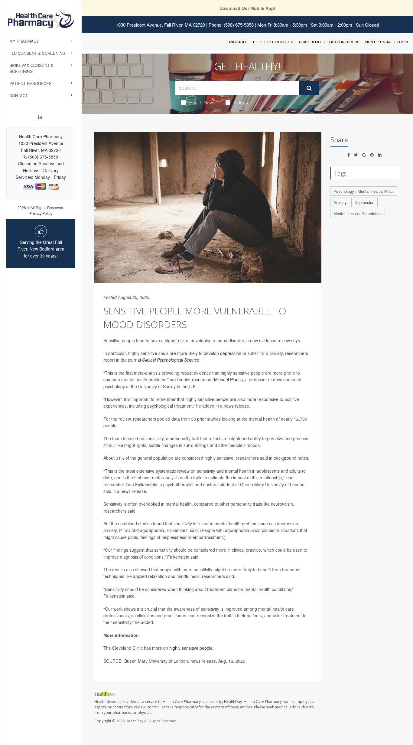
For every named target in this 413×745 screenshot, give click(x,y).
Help (257, 41)
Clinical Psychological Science (170, 360)
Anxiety (340, 202)
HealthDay (134, 721)
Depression (364, 202)
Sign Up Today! (378, 41)
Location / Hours (343, 41)
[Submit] (309, 88)
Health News (202, 102)
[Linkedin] (40, 117)
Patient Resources (30, 83)
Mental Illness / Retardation (357, 213)
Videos (241, 102)
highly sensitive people (191, 648)
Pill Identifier (280, 41)
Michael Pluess (228, 379)
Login (402, 41)
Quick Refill (310, 41)
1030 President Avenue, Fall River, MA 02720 (160, 24)
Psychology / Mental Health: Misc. (363, 191)
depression (230, 353)
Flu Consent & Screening (37, 53)
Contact (18, 95)
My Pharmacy (24, 41)
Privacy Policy (40, 213)
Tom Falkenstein (141, 484)
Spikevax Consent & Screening (31, 68)
